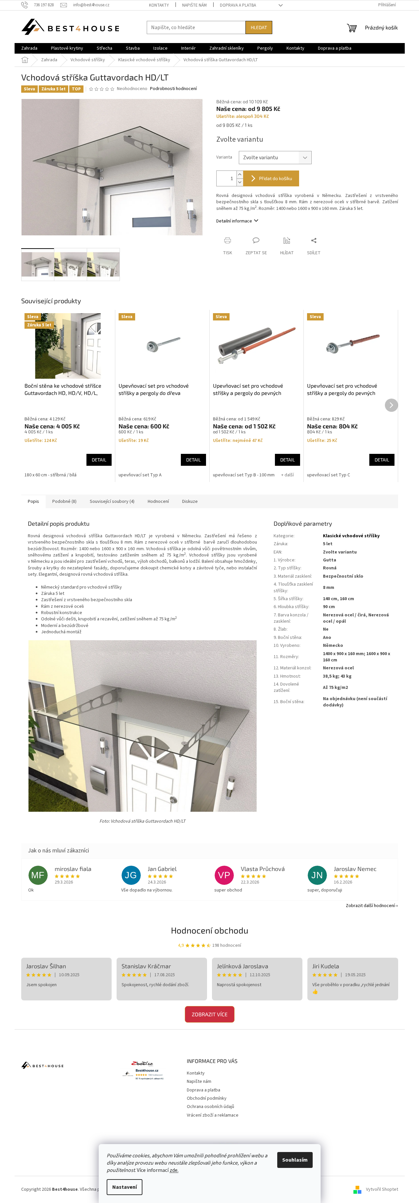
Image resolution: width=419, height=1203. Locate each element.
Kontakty (159, 5)
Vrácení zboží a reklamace (212, 1115)
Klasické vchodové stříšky (351, 536)
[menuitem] (29, 48)
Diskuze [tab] (190, 501)
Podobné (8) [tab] (64, 501)
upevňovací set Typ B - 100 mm (244, 475)
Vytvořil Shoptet (382, 1189)
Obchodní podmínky (207, 1098)
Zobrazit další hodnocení (370, 905)
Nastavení (124, 1187)
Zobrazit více (210, 1014)
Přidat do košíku (275, 178)
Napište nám (194, 5)
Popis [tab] (33, 501)
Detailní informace (234, 221)
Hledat (259, 27)
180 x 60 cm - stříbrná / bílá (51, 475)
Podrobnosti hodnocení (173, 89)
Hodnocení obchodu (209, 930)
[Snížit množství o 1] (239, 182)
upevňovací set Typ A (140, 475)
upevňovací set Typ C (328, 475)
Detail (99, 459)
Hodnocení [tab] (158, 501)
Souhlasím (295, 1160)
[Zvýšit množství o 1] (239, 174)
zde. (174, 1170)
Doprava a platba (238, 5)
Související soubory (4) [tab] (112, 501)
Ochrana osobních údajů (210, 1106)
